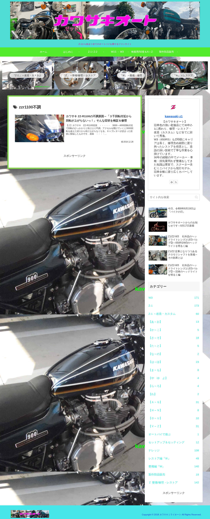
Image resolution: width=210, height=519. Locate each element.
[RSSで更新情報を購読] (176, 182)
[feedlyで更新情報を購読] (172, 182)
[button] (196, 197)
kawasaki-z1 (174, 116)
